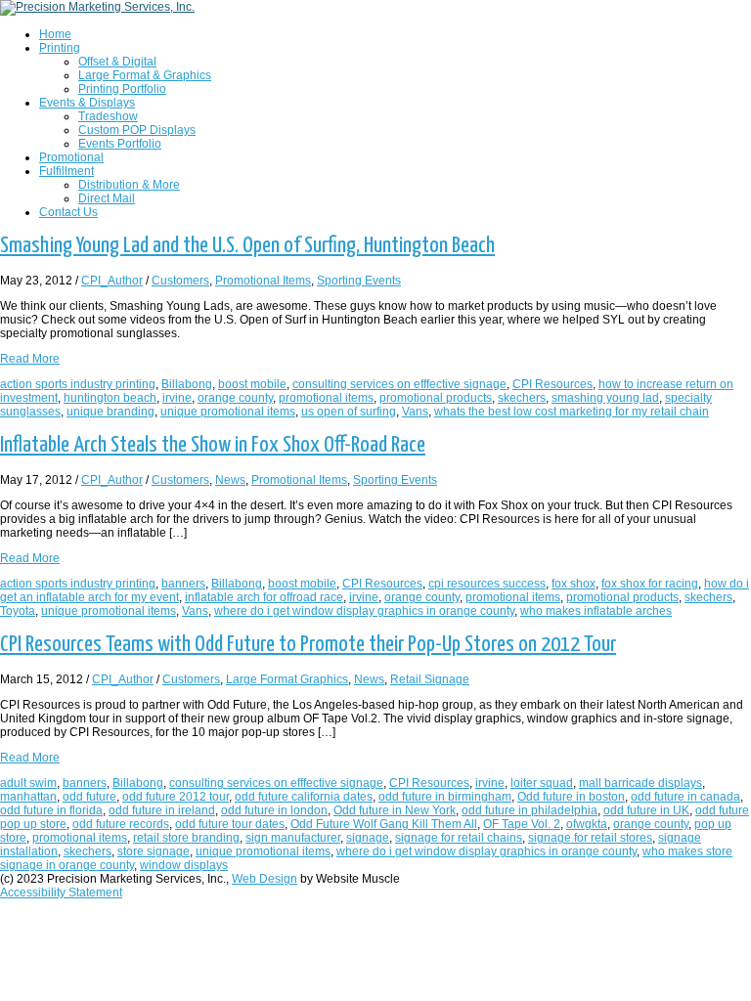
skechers (522, 398)
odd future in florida (51, 810)
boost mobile (252, 384)
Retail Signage (429, 679)
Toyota (17, 611)
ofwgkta (586, 824)
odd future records (120, 824)
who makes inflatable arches (596, 611)
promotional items (326, 398)
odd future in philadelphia (529, 810)
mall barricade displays (640, 783)
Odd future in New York (394, 810)
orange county (235, 398)
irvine (177, 398)
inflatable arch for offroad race (264, 597)
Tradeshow (108, 116)
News (230, 480)
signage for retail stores (590, 838)
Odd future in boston (571, 797)
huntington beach (110, 398)
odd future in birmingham (444, 797)
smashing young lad (605, 398)
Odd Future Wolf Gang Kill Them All (383, 824)
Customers (180, 280)
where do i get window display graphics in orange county (364, 611)
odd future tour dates (230, 824)
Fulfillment (66, 171)
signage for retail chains (458, 838)
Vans (415, 411)
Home (55, 34)
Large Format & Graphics (144, 75)
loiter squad (541, 783)
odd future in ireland (162, 810)
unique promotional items (227, 411)
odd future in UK (646, 810)
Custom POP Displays (137, 130)
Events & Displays (87, 102)
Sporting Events (359, 280)
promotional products (435, 398)
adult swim (28, 783)
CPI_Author (112, 280)
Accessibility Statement (61, 892)
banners (183, 583)
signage (367, 838)
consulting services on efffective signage (399, 384)
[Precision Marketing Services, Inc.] (97, 7)
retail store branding (186, 838)
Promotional (71, 157)
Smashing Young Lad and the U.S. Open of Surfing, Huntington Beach (247, 246)
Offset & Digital (117, 61)
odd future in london (274, 810)
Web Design (264, 879)
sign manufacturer (292, 838)
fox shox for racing (649, 583)
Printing (59, 48)
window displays (184, 865)
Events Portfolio (119, 144)
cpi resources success (487, 583)
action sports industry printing (77, 384)
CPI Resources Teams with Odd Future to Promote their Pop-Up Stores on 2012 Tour (308, 644)
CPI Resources (552, 384)
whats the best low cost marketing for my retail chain (571, 411)
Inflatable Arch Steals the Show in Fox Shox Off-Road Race (212, 445)
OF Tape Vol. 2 (521, 824)
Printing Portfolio (122, 89)
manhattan (28, 797)
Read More (30, 359)
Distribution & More (129, 185)
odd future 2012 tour (175, 797)
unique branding (110, 411)
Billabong (186, 384)
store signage (153, 851)
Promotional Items (263, 280)
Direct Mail (106, 198)
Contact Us (68, 212)
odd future (89, 797)
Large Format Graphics (287, 679)
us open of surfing (348, 411)
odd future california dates (304, 797)
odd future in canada (685, 797)
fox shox (574, 583)
